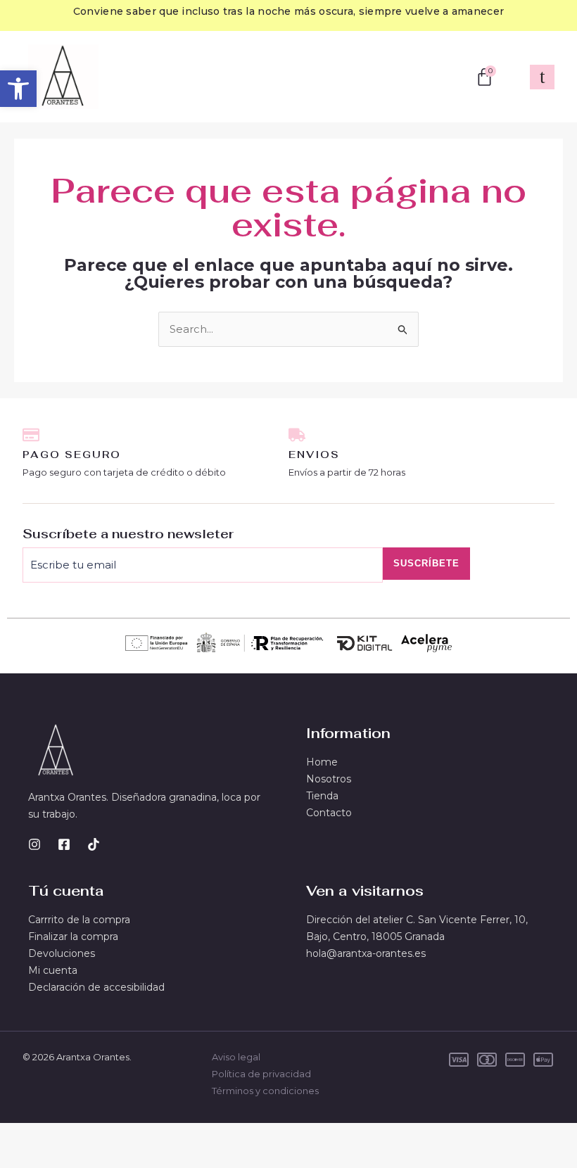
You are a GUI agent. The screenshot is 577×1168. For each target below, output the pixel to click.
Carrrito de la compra (79, 919)
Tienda (322, 795)
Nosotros (328, 779)
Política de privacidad (261, 1073)
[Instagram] (34, 844)
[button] (18, 88)
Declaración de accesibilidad (96, 987)
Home (322, 762)
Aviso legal (236, 1056)
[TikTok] (93, 844)
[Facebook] (64, 844)
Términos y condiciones (265, 1090)
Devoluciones (61, 953)
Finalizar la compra (73, 936)
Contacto (329, 812)
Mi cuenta (52, 970)
